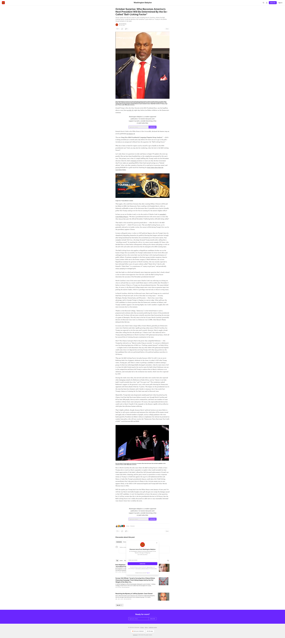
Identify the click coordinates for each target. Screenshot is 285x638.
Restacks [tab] (125, 542)
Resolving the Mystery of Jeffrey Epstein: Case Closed (133, 593)
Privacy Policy (154, 568)
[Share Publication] (266, 2)
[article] (142, 584)
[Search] (263, 2)
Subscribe (273, 2)
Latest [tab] (121, 560)
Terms (146, 627)
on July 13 (130, 110)
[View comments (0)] (122, 28)
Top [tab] (117, 560)
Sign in (280, 2)
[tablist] (121, 541)
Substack (135, 635)
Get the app (150, 631)
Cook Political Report (121, 217)
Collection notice (153, 627)
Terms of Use (150, 567)
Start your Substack (139, 631)
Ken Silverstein (122, 23)
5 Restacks (132, 526)
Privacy (142, 627)
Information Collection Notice (142, 568)
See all (118, 605)
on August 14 (130, 134)
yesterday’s (162, 214)
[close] (157, 543)
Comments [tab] (119, 542)
